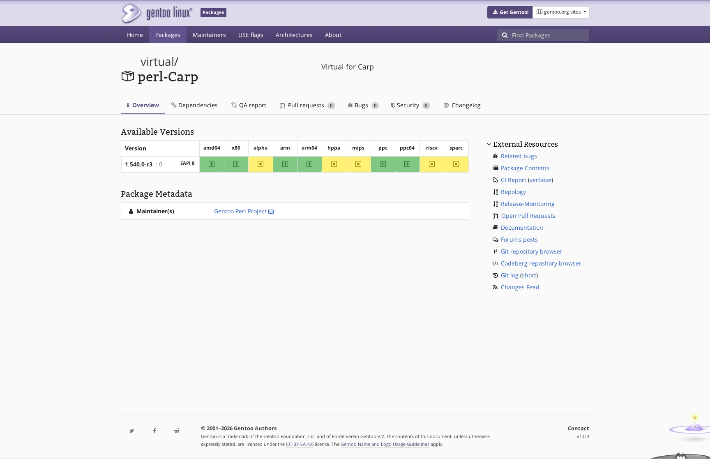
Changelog (465, 105)
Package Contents (525, 168)
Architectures (294, 35)
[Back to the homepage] (157, 13)
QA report (251, 105)
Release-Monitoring (528, 204)
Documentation (522, 227)
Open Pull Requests (528, 215)
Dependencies (197, 105)
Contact (578, 428)
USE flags (250, 35)
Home (135, 35)
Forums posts (519, 239)
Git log (510, 275)
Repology (513, 192)
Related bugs (519, 156)
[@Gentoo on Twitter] (132, 431)
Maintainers (209, 35)
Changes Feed (520, 287)
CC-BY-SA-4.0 (300, 444)
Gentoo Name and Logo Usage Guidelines (385, 444)
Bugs (364, 105)
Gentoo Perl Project (240, 211)
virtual (157, 61)
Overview (145, 105)
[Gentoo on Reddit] (177, 431)
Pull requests (309, 105)
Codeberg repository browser (541, 263)
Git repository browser (531, 251)
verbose (540, 180)
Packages (167, 35)
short (529, 275)
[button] (510, 12)
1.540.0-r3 (138, 164)
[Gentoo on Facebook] (154, 431)
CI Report (513, 180)
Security (411, 105)
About (333, 35)
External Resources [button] (525, 144)
